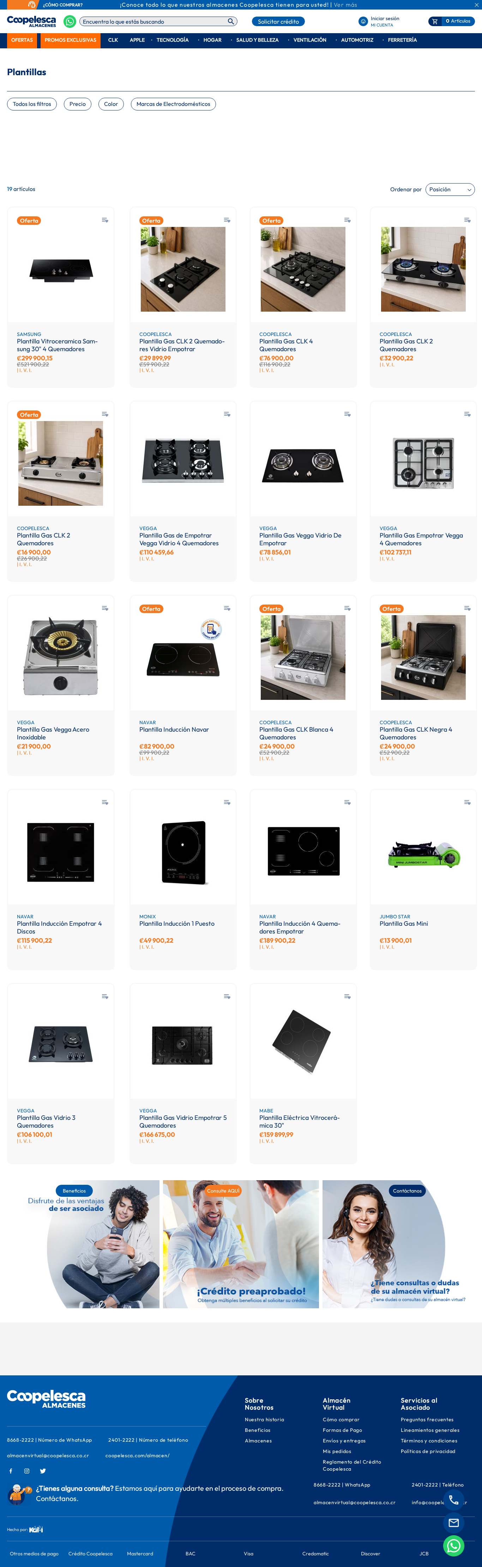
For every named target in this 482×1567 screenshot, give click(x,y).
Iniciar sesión (385, 18)
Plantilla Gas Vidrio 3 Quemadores (46, 1121)
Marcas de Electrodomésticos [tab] (173, 103)
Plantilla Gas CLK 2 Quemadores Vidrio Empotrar (182, 345)
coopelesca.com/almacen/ (137, 1455)
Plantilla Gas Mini (404, 923)
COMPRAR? (71, 4)
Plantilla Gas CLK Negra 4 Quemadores (416, 733)
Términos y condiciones (429, 1440)
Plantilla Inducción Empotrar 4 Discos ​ (59, 927)
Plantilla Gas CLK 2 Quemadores (406, 345)
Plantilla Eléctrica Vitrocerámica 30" (299, 1121)
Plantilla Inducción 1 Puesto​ (177, 923)
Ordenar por (406, 189)
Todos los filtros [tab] (32, 103)
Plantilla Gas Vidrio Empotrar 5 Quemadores (183, 1121)
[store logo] (20, 21)
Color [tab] (111, 103)
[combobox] (158, 21)
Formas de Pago (342, 1430)
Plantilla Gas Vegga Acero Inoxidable (53, 733)
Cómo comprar (341, 1419)
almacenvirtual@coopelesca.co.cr (48, 1455)
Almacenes (258, 1440)
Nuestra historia (264, 1419)
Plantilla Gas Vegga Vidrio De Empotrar (300, 539)
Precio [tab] (78, 103)
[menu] (241, 40)
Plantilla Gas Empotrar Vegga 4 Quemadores (421, 539)
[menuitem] (22, 40)
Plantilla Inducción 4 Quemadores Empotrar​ (300, 927)
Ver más (345, 4)
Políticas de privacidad (428, 1451)
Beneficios (258, 1430)
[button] (105, 220)
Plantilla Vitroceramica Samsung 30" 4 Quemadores (57, 345)
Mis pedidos (338, 1451)
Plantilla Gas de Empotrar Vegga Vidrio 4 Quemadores (179, 539)
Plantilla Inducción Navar (174, 729)
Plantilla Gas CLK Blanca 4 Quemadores (296, 733)
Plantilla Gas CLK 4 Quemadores (286, 345)
